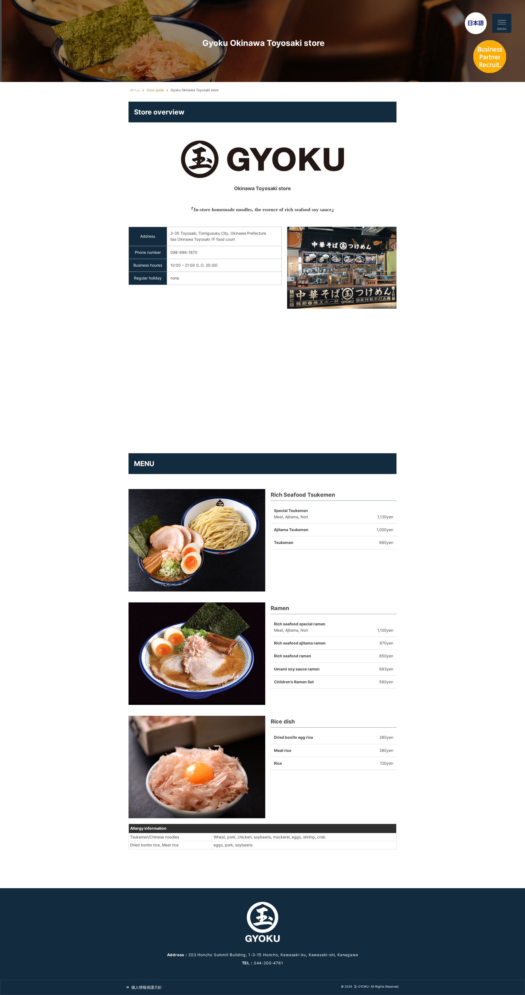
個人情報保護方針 (146, 987)
